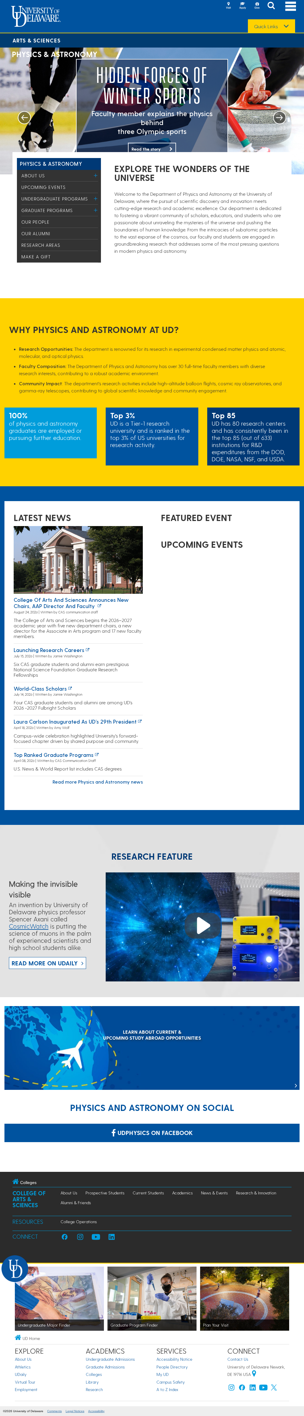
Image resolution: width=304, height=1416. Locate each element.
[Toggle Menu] (96, 175)
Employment (26, 1389)
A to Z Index (167, 1389)
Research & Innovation (256, 1192)
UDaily (20, 1374)
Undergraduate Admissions (110, 1359)
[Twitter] (274, 1388)
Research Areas (40, 245)
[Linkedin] (252, 1388)
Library (92, 1382)
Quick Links (266, 26)
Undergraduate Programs (54, 198)
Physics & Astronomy (51, 163)
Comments (54, 1411)
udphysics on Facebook (154, 1132)
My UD (162, 1374)
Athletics (23, 1366)
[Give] (256, 6)
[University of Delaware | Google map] (254, 1374)
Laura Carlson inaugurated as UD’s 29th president (75, 721)
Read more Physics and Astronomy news (98, 781)
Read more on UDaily (45, 963)
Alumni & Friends (76, 1202)
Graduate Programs (47, 210)
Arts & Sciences (36, 40)
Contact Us (237, 1359)
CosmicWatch (28, 926)
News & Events (214, 1192)
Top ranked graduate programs (54, 755)
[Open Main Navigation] (290, 6)
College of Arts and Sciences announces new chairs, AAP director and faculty (71, 602)
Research (94, 1389)
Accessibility (96, 1411)
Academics (182, 1192)
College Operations (79, 1221)
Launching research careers (49, 650)
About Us (33, 175)
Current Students (148, 1192)
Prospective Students (105, 1192)
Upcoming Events (43, 187)
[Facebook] (242, 1388)
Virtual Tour (25, 1382)
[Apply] (242, 6)
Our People (35, 222)
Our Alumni (35, 233)
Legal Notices (75, 1411)
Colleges (94, 1374)
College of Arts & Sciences (29, 1199)
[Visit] (228, 6)
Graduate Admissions (105, 1366)
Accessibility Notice (174, 1359)
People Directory (172, 1366)
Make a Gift (36, 256)
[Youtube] (263, 1388)
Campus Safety (170, 1382)
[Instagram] (231, 1388)
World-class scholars (40, 688)
